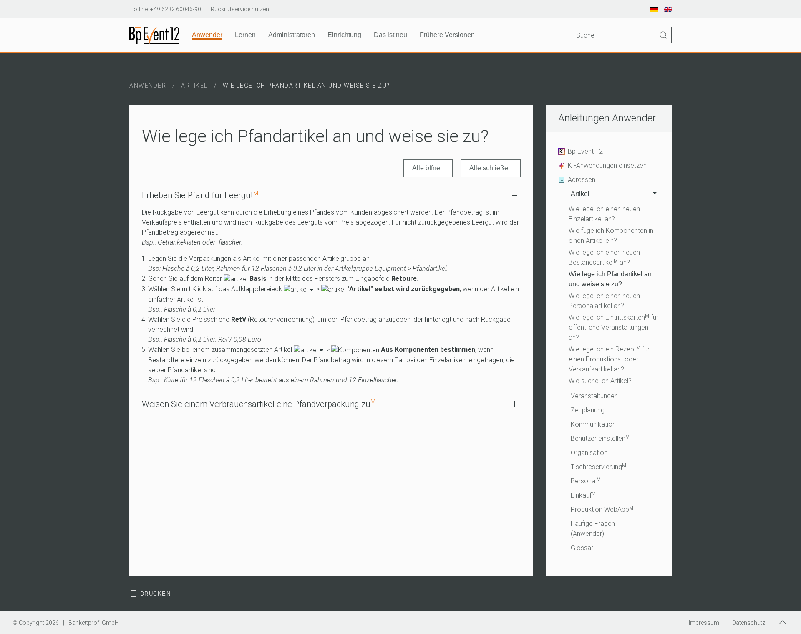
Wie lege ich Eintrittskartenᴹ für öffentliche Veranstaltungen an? (613, 327)
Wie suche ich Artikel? (600, 381)
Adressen (581, 180)
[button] (782, 622)
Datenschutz (748, 622)
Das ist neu (390, 34)
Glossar (582, 548)
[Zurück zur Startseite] (154, 35)
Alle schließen (490, 168)
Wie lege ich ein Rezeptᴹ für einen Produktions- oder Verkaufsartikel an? (609, 359)
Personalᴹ (586, 481)
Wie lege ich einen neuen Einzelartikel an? (604, 214)
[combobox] (622, 35)
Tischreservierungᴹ (598, 467)
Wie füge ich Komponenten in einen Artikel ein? (611, 236)
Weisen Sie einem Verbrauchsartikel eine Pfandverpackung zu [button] (258, 403)
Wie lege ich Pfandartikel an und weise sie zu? (610, 279)
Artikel (580, 193)
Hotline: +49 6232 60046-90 (165, 9)
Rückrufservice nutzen (240, 9)
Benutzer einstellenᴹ (600, 438)
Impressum (704, 622)
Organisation (589, 453)
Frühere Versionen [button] (447, 34)
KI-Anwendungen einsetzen (607, 165)
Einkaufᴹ (583, 495)
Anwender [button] (207, 34)
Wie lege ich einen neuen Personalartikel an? (604, 301)
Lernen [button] (245, 34)
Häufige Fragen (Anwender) (593, 529)
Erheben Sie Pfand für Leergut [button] (200, 194)
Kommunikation (593, 424)
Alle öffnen (428, 168)
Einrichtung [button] (344, 34)
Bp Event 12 (585, 151)
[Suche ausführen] (663, 35)
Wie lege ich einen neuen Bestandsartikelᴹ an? (604, 257)
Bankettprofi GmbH (93, 622)
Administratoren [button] (291, 34)
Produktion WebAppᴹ (602, 509)
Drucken (154, 594)
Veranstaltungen (594, 396)
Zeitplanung (588, 410)
